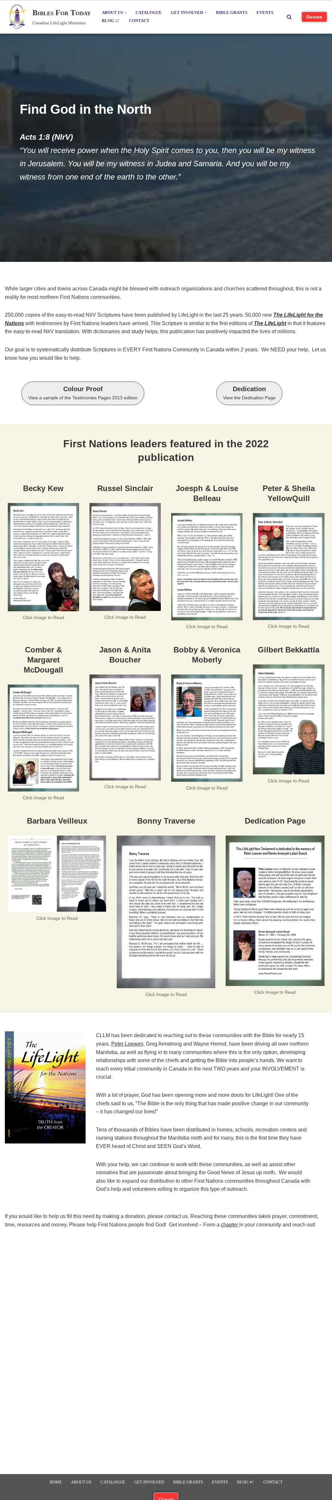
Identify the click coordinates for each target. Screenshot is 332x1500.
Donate (314, 16)
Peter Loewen (127, 1044)
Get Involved (149, 1482)
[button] (125, 13)
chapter (230, 1224)
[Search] (289, 16)
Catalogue (149, 12)
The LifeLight (270, 323)
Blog (108, 20)
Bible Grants (231, 12)
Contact (139, 20)
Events (264, 12)
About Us (81, 1482)
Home (56, 1482)
